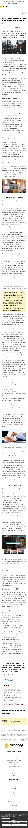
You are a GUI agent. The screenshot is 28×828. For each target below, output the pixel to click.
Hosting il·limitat (14, 770)
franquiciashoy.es (14, 524)
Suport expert (14, 771)
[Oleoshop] (4, 6)
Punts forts (14, 755)
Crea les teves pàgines (14, 758)
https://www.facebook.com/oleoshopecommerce (14, 704)
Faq (14, 794)
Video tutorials (14, 796)
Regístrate (4, 720)
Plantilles (14, 773)
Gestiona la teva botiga (14, 762)
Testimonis (14, 783)
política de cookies (5, 818)
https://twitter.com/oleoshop (10, 703)
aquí (21, 512)
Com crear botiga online (14, 801)
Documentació (14, 798)
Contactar (14, 799)
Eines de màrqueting (14, 766)
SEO (14, 768)
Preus (14, 775)
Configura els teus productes (14, 760)
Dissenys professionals (14, 756)
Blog (14, 792)
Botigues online (14, 784)
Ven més (14, 764)
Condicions (14, 809)
